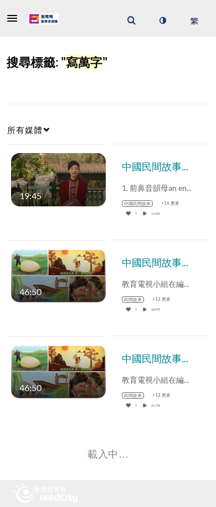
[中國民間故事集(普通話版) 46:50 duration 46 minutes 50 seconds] (58, 370)
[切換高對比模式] (162, 21)
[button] (15, 18)
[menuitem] (131, 21)
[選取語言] (194, 21)
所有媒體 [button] (25, 130)
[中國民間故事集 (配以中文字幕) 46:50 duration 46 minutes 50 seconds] (58, 274)
